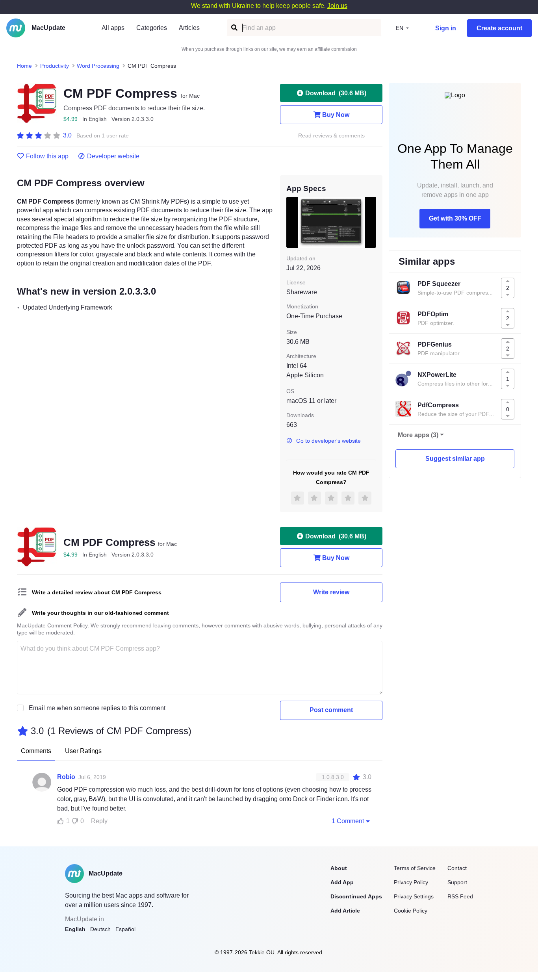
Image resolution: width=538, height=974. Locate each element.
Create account (499, 28)
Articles (189, 28)
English (75, 929)
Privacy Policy (411, 882)
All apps (113, 28)
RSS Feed (460, 896)
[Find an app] (233, 28)
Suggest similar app (455, 459)
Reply (99, 821)
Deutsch (100, 929)
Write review (331, 592)
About (338, 868)
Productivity (54, 65)
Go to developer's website (328, 440)
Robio (66, 777)
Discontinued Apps (356, 896)
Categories (151, 28)
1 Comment (348, 821)
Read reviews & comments (331, 135)
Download (335, 93)
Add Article (345, 910)
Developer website (113, 156)
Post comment (331, 710)
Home (24, 65)
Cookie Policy (410, 910)
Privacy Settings (414, 896)
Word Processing (98, 65)
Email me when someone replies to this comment (97, 708)
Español (125, 929)
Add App (342, 882)
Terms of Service (415, 868)
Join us (337, 6)
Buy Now (335, 115)
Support (457, 882)
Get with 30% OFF (455, 218)
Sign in (445, 28)
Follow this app (47, 156)
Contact (457, 868)
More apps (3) (418, 435)
